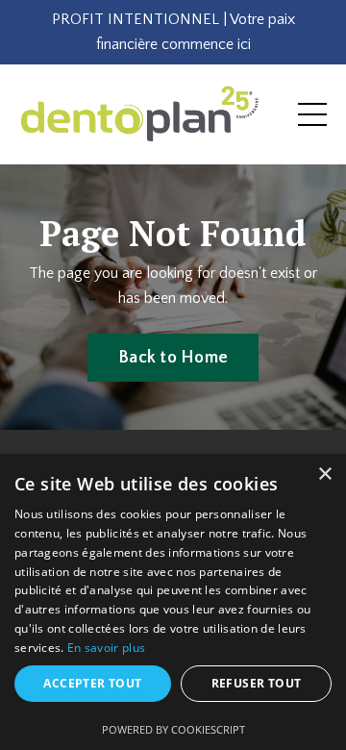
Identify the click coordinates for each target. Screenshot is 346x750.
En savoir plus (106, 647)
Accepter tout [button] (92, 683)
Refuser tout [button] (256, 683)
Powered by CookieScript (173, 729)
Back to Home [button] (173, 357)
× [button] (324, 474)
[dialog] (173, 602)
